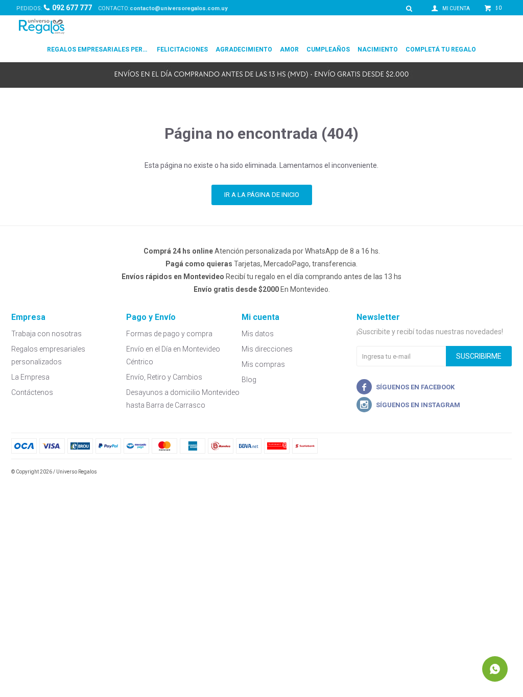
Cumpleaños (328, 49)
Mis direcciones (267, 349)
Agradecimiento (244, 49)
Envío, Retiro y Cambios (164, 377)
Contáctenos (32, 392)
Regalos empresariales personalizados (98, 49)
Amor (289, 49)
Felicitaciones (182, 49)
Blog (249, 380)
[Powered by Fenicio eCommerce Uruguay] (496, 472)
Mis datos (258, 334)
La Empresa (30, 377)
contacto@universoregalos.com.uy (179, 8)
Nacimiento (378, 49)
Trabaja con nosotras (46, 334)
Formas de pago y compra (169, 334)
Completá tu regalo (441, 49)
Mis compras (263, 364)
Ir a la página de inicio (261, 194)
